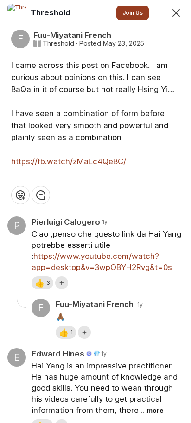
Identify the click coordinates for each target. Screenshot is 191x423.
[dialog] (95, 211)
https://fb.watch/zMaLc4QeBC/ (68, 161)
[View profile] (16, 13)
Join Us (132, 12)
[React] (20, 195)
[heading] (51, 12)
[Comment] (41, 195)
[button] (42, 282)
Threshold (58, 43)
